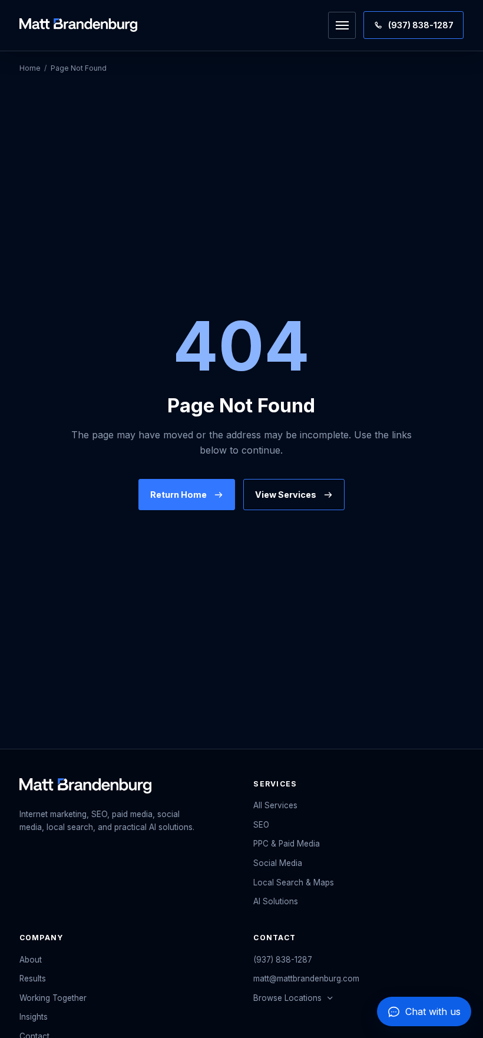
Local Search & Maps (293, 882)
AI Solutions (275, 901)
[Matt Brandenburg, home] (78, 25)
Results (32, 978)
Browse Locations (287, 998)
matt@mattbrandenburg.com (306, 978)
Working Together (53, 998)
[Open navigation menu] (341, 25)
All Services (275, 805)
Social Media (277, 863)
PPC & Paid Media (286, 843)
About (30, 959)
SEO (261, 824)
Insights (33, 1017)
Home (30, 68)
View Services (285, 495)
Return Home (178, 495)
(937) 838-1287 (282, 959)
